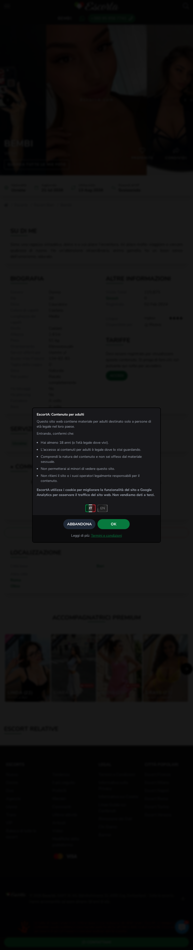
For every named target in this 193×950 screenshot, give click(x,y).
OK (113, 524)
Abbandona (79, 524)
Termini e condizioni (106, 535)
